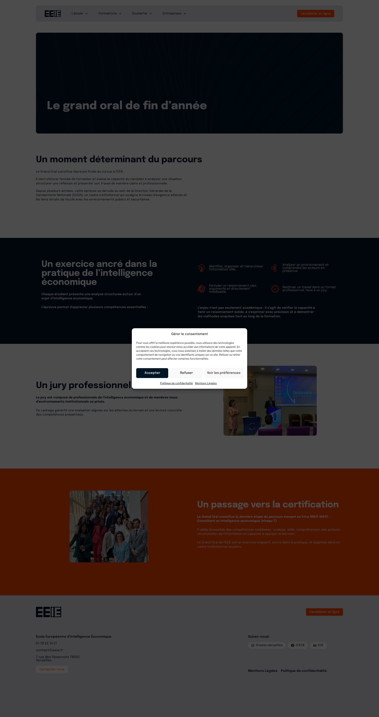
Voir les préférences (223, 373)
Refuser (186, 373)
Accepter (152, 373)
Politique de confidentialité (176, 383)
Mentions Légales (206, 383)
